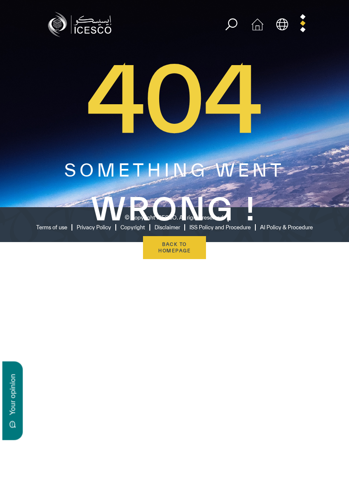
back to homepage (174, 247)
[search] (231, 24)
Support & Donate (60, 470)
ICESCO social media (66, 292)
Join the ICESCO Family (80, 419)
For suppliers (60, 437)
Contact (41, 332)
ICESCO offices (55, 348)
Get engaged (50, 404)
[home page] (81, 24)
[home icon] (257, 24)
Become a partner (60, 455)
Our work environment (68, 389)
